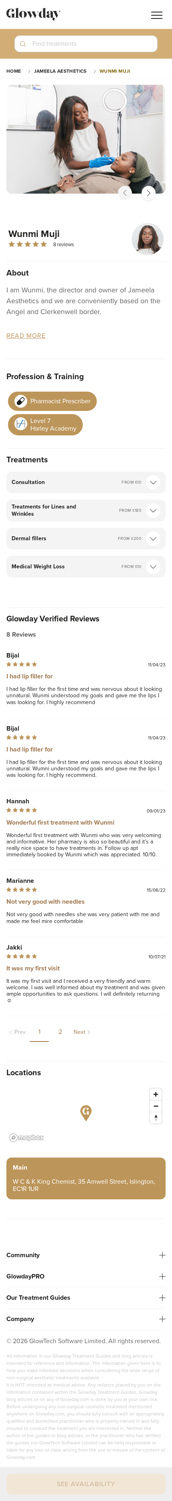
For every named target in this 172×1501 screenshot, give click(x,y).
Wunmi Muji (115, 71)
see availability (86, 1484)
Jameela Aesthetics (60, 71)
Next (79, 1032)
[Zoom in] (156, 1094)
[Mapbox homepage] (26, 1137)
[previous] (125, 193)
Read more (26, 336)
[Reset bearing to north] (156, 1117)
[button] (86, 47)
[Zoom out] (156, 1106)
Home (13, 71)
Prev (20, 1032)
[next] (149, 193)
